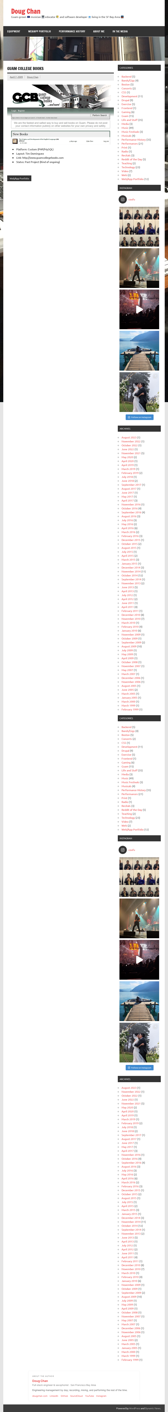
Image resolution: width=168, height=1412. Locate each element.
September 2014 (131, 579)
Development (129, 96)
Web (124, 175)
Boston (126, 84)
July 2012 (127, 595)
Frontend (127, 108)
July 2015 (127, 551)
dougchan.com (39, 1396)
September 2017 (131, 484)
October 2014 (130, 575)
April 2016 (128, 528)
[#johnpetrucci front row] (139, 268)
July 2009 (127, 650)
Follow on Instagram (141, 417)
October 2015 (130, 543)
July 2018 (127, 476)
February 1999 (130, 709)
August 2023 (129, 437)
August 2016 (129, 516)
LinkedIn (54, 1396)
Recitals (126, 155)
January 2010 (129, 630)
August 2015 (129, 547)
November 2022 (131, 441)
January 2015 (129, 563)
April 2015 (128, 555)
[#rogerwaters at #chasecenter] (139, 309)
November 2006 (131, 681)
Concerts (127, 88)
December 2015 (131, 539)
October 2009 (130, 638)
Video (125, 171)
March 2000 (128, 701)
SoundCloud (76, 1396)
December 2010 (131, 614)
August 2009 (129, 646)
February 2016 (130, 535)
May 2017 (127, 496)
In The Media (120, 31)
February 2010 (130, 626)
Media (125, 123)
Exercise (126, 104)
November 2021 (131, 453)
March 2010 (128, 622)
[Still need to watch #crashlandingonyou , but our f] (139, 351)
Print (124, 147)
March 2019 (128, 468)
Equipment (13, 31)
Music (125, 127)
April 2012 (128, 599)
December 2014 (131, 567)
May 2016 (127, 524)
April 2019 (128, 465)
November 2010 (131, 618)
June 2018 (128, 480)
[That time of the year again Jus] (139, 227)
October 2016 (130, 508)
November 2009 (131, 634)
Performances (130, 143)
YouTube (89, 1396)
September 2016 (131, 512)
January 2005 (129, 697)
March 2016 (128, 532)
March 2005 (128, 693)
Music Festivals (130, 131)
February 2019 (130, 472)
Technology (128, 167)
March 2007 (128, 673)
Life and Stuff (129, 119)
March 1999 (128, 705)
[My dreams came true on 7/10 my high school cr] (139, 392)
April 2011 (128, 606)
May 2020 (127, 457)
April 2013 (128, 591)
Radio (125, 151)
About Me (99, 31)
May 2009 (127, 654)
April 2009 (128, 658)
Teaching (127, 163)
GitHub (64, 1396)
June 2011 (128, 602)
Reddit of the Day (132, 159)
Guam (125, 115)
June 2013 (128, 587)
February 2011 (130, 610)
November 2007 (131, 666)
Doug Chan (26, 11)
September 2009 (131, 642)
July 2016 (127, 520)
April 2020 (128, 461)
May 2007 (127, 670)
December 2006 (131, 677)
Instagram (101, 1396)
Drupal (125, 100)
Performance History (72, 31)
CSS (124, 92)
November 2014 (131, 571)
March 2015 (128, 559)
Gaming (126, 112)
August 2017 (129, 488)
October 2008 (130, 662)
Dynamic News (152, 1408)
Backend (126, 76)
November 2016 (131, 504)
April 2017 (128, 500)
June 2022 (128, 449)
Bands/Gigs (128, 80)
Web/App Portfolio (39, 31)
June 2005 (128, 689)
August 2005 (129, 685)
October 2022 (130, 445)
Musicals (126, 135)
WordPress (134, 1408)
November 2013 (131, 583)
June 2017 (128, 492)
